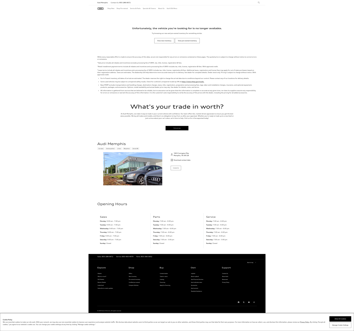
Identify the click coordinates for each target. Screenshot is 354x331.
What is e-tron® (102, 276)
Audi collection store (196, 282)
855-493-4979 (127, 256)
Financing (162, 282)
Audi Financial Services (197, 279)
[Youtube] (248, 302)
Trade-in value (164, 276)
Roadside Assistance (196, 291)
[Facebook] (238, 302)
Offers (130, 273)
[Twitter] (243, 302)
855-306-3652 (146, 256)
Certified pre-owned (134, 282)
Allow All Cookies (340, 319)
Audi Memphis (102, 3)
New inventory (133, 276)
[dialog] (177, 322)
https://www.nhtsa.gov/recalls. (193, 82)
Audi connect (194, 288)
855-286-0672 (125, 3)
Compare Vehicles (133, 285)
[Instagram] (254, 302)
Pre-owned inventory (134, 279)
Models (100, 273)
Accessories (194, 285)
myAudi (193, 273)
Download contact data (182, 160)
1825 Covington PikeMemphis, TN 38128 (181, 154)
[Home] (100, 8)
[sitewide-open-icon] (259, 2)
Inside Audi (101, 285)
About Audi (225, 276)
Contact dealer (164, 273)
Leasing (162, 279)
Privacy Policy (225, 282)
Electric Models (102, 282)
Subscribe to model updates (105, 288)
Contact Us (225, 273)
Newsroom (225, 279)
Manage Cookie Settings (340, 325)
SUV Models (101, 279)
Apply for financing (165, 285)
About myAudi (195, 276)
